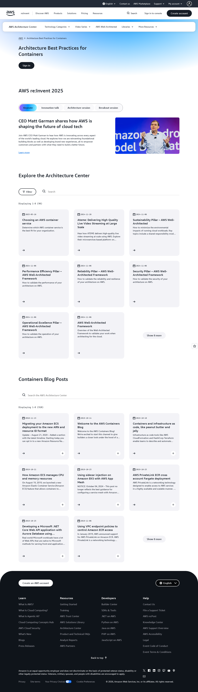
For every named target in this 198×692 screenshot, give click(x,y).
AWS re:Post (149, 616)
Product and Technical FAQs (75, 634)
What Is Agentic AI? (29, 616)
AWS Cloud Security (29, 628)
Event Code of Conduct (155, 645)
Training (64, 610)
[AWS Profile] (189, 3)
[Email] (144, 677)
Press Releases (26, 645)
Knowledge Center (153, 622)
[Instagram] (159, 671)
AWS (21, 38)
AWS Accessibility (152, 634)
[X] (144, 671)
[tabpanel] (99, 136)
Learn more (24, 152)
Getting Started (68, 604)
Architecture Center (70, 628)
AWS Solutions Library (72, 622)
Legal (146, 640)
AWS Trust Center (69, 616)
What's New (25, 634)
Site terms (35, 681)
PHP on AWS (108, 634)
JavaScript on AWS (111, 640)
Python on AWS (109, 622)
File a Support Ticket (154, 610)
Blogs (22, 640)
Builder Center (109, 604)
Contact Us (149, 604)
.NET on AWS (108, 616)
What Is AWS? (26, 604)
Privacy (22, 681)
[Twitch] (164, 671)
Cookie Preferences (86, 681)
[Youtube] (169, 671)
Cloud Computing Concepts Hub (36, 622)
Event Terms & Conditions (157, 651)
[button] (42, 13)
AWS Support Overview (155, 628)
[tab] (28, 107)
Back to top (97, 657)
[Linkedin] (154, 671)
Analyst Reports (68, 640)
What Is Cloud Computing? (33, 610)
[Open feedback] (194, 346)
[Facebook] (149, 671)
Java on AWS (108, 628)
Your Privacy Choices (55, 681)
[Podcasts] (174, 671)
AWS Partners (67, 645)
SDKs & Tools (108, 610)
